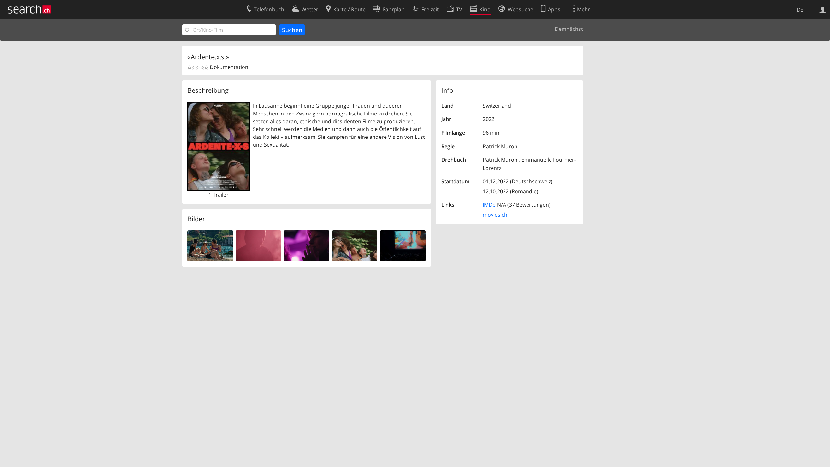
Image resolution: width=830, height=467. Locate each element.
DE (800, 9)
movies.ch (495, 214)
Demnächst (569, 28)
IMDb (489, 204)
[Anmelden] (822, 9)
